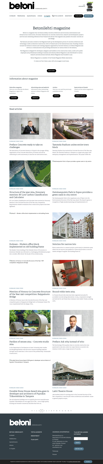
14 (68, 411)
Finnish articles (80, 96)
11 (59, 411)
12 (62, 411)
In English (47, 16)
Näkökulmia (21, 16)
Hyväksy (88, 461)
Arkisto (40, 16)
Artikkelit (12, 16)
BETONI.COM (88, 16)
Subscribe (14, 98)
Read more (51, 70)
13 (65, 411)
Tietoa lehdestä (58, 16)
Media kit (35, 98)
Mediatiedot (68, 16)
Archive (56, 96)
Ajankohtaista (31, 16)
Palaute (54, 454)
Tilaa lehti (78, 16)
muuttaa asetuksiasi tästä (74, 461)
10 (56, 411)
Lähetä (77, 442)
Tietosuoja (55, 451)
